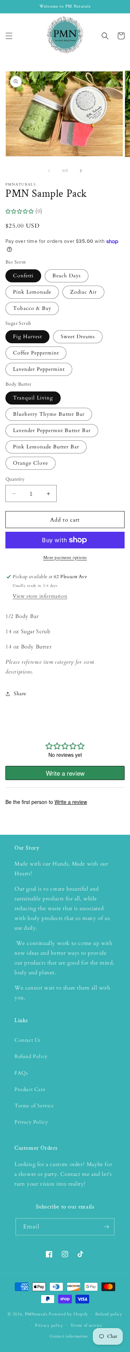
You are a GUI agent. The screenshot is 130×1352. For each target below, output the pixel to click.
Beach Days (66, 275)
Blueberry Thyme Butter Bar (48, 414)
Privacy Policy (31, 1122)
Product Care (29, 1089)
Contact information (68, 1336)
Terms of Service (34, 1105)
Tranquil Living (33, 397)
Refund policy (108, 1314)
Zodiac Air (83, 292)
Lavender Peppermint (39, 369)
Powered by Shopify (68, 1314)
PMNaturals (36, 1314)
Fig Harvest (27, 336)
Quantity (15, 479)
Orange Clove (30, 463)
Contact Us (27, 1040)
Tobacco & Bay (32, 308)
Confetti (23, 275)
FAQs (21, 1073)
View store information (40, 596)
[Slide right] (81, 171)
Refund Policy (31, 1056)
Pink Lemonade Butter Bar (46, 446)
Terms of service (86, 1325)
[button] (9, 36)
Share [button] (20, 693)
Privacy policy (49, 1325)
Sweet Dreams (78, 336)
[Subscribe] (106, 1226)
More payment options (65, 557)
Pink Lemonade (32, 292)
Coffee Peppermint (36, 352)
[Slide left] (49, 171)
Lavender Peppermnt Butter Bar (52, 430)
